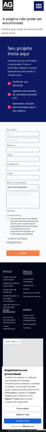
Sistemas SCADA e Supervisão (11, 284)
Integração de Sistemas (9, 290)
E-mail (10, 173)
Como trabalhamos (9, 327)
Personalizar (22, 408)
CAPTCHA (10, 211)
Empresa (11, 145)
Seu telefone (12, 164)
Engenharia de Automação (9, 278)
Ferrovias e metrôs (31, 296)
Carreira (27, 328)
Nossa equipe (29, 324)
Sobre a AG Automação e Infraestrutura (29, 318)
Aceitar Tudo (22, 420)
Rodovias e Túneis (31, 292)
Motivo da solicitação (17, 182)
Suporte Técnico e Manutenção (11, 305)
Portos (26, 289)
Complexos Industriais (28, 280)
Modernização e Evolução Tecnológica (10, 298)
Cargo (10, 155)
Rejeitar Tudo (22, 414)
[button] (39, 6)
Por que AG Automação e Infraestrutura (9, 320)
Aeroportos (28, 285)
